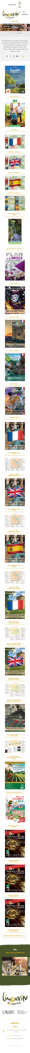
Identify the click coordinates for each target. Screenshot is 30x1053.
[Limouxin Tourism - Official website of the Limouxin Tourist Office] (15, 998)
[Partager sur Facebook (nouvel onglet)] (7, 56)
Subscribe (15, 1026)
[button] (20, 11)
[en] (24, 11)
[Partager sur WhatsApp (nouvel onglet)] (14, 56)
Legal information (15, 1045)
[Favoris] (17, 12)
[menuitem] (12, 4)
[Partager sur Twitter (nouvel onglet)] (10, 56)
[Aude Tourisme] (15, 1013)
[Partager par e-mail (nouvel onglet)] (17, 56)
